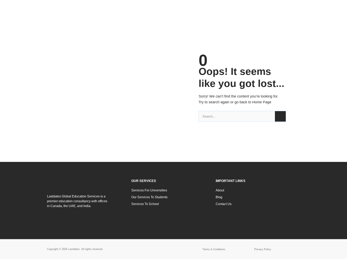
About (220, 190)
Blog (219, 197)
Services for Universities (149, 190)
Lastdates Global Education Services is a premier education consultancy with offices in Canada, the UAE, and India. (77, 201)
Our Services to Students (149, 197)
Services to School (145, 204)
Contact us (224, 204)
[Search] (280, 116)
